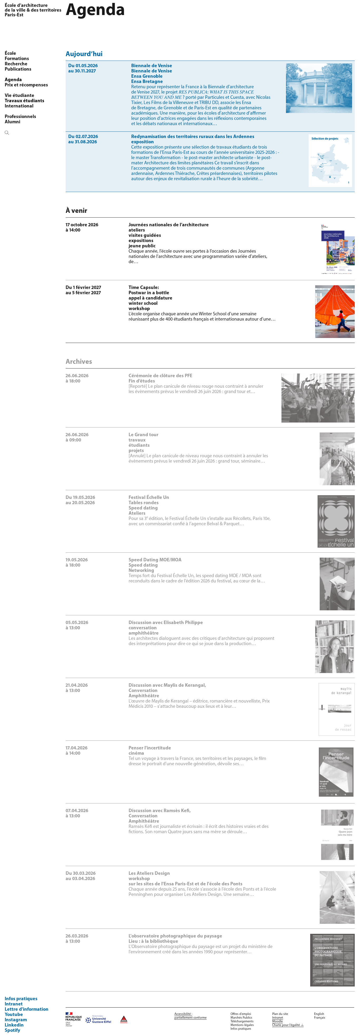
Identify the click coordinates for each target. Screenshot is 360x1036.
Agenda (13, 80)
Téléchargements (242, 1021)
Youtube (14, 1015)
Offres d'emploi (241, 1014)
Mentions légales (242, 1025)
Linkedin (14, 1025)
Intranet (14, 1004)
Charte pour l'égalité (286, 1025)
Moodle (277, 1021)
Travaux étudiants (24, 101)
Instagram (16, 1020)
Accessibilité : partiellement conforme (190, 1016)
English (319, 1014)
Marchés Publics (241, 1017)
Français (319, 1017)
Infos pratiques (21, 999)
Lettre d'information (26, 1009)
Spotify (12, 1030)
